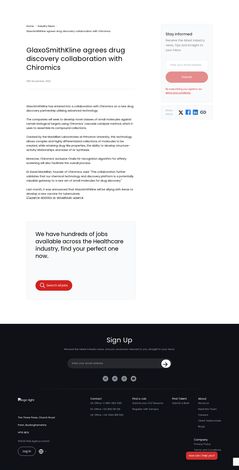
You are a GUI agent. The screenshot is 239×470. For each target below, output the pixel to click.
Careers (203, 415)
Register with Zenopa (145, 409)
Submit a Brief (180, 403)
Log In (27, 451)
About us (203, 403)
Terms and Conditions (207, 450)
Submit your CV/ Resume (147, 403)
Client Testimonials (209, 420)
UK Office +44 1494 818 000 (106, 415)
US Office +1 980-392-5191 (106, 403)
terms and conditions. (178, 92)
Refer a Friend (202, 456)
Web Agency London (38, 441)
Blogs (201, 426)
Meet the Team (207, 409)
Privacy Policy (202, 444)
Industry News (46, 26)
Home (30, 26)
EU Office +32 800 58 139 (105, 409)
